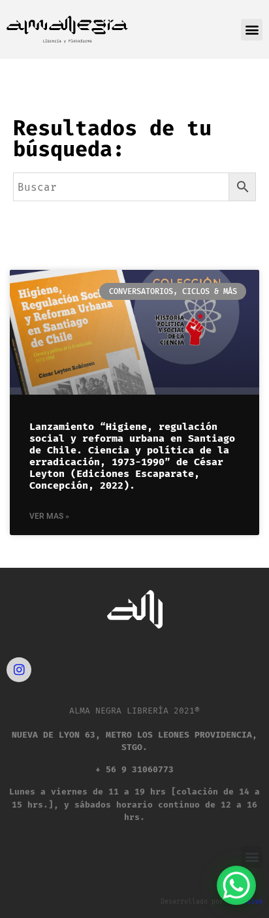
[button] (251, 30)
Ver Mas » (49, 516)
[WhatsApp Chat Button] (236, 885)
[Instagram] (19, 669)
